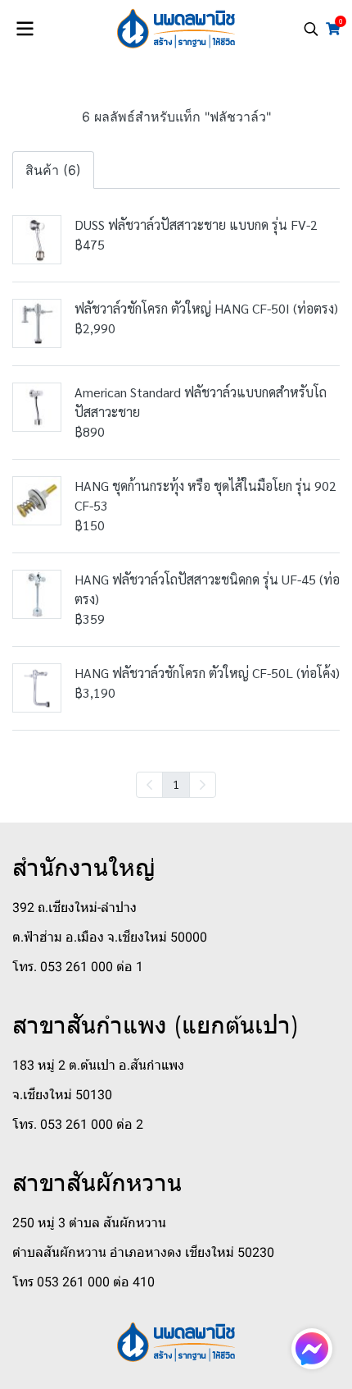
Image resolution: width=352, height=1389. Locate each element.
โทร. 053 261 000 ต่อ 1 (77, 966)
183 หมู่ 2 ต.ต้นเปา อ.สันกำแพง (98, 1065)
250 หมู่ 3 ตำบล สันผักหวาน (89, 1223)
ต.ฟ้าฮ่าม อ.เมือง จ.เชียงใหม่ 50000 (109, 937)
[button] (311, 28)
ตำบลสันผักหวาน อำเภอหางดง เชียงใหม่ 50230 (143, 1252)
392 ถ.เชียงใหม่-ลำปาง (74, 907)
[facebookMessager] (312, 1348)
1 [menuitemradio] (176, 784)
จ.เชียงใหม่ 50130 (62, 1094)
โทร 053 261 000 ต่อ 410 (83, 1282)
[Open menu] (24, 28)
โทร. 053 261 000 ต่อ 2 (77, 1124)
